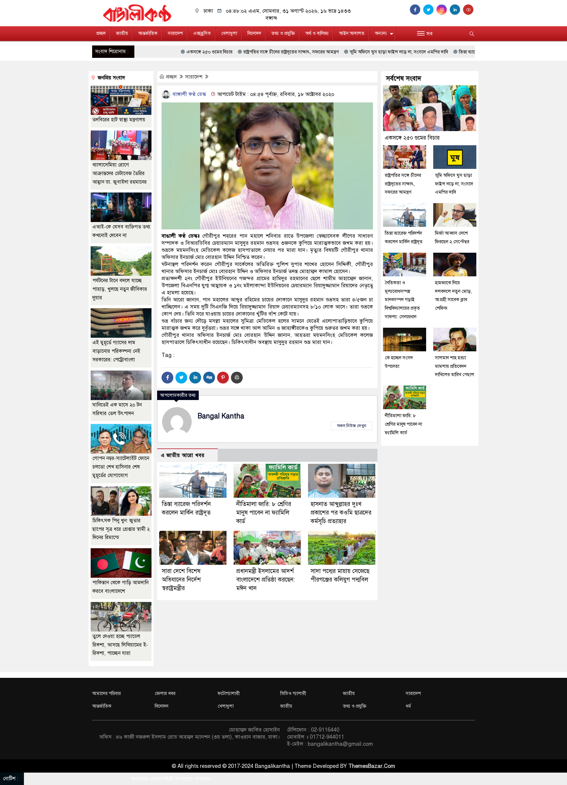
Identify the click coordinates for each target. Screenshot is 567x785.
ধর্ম (408, 706)
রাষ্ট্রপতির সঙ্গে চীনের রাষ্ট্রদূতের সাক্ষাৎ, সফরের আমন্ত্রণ (228, 52)
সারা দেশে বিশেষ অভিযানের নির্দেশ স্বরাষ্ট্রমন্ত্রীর (181, 579)
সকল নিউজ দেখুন (351, 425)
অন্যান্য (381, 33)
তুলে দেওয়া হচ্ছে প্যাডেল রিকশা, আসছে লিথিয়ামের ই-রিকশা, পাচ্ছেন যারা (120, 645)
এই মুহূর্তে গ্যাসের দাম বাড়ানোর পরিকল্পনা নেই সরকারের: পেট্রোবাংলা (116, 351)
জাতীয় (122, 33)
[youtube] (469, 9)
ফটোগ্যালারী (229, 693)
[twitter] (429, 9)
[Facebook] (167, 377)
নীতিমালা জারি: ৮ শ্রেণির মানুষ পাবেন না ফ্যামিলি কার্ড (263, 512)
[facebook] (416, 9)
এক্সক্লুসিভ (202, 33)
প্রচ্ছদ (101, 33)
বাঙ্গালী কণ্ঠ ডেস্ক (188, 94)
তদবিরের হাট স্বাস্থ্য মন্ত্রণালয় (118, 120)
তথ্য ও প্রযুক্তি (283, 33)
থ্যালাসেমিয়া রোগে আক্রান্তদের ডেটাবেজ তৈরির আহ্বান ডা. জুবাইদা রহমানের (119, 173)
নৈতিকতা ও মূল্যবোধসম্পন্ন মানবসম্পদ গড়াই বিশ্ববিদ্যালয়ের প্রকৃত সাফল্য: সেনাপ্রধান (402, 300)
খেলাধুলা (229, 33)
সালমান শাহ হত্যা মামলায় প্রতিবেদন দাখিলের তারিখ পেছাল (454, 366)
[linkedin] (456, 9)
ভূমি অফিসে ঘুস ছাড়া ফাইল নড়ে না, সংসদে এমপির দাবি (336, 52)
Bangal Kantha (221, 416)
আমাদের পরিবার (106, 693)
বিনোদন (254, 33)
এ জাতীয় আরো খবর (183, 455)
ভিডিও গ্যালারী (293, 693)
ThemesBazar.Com (371, 766)
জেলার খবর (165, 693)
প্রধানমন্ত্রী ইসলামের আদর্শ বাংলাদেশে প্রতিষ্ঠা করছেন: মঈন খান (265, 579)
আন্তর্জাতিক (147, 33)
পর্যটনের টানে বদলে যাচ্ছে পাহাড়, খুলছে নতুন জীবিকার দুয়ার (119, 289)
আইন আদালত (351, 33)
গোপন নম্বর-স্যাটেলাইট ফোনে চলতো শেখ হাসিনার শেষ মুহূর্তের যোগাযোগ (120, 467)
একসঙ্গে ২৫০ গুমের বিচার (146, 52)
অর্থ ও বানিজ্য (317, 33)
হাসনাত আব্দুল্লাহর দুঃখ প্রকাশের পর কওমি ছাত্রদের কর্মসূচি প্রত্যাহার (341, 512)
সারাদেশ (175, 33)
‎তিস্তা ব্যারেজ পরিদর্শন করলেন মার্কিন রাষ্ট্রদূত (434, 52)
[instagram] (443, 9)
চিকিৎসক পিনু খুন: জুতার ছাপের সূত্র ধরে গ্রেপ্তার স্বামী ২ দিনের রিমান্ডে (121, 529)
